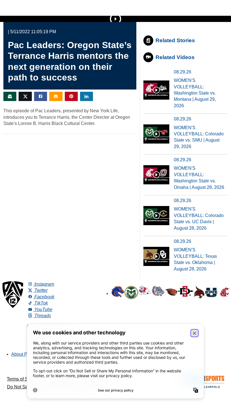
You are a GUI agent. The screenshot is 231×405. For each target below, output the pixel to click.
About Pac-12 (25, 354)
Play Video (115, 18)
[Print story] (9, 96)
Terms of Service (23, 379)
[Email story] (55, 96)
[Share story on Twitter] (25, 96)
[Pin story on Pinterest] (71, 96)
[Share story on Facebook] (40, 96)
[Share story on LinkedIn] (86, 96)
